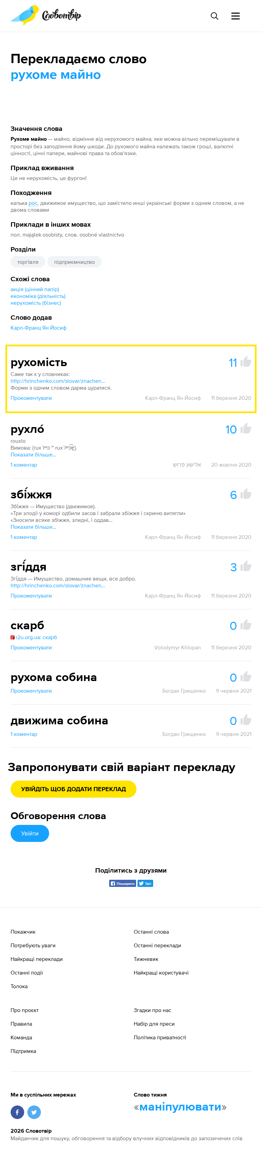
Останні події (27, 972)
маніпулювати (180, 1107)
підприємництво (74, 262)
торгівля (28, 262)
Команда (21, 1037)
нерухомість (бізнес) (36, 303)
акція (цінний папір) (35, 289)
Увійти (30, 833)
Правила (21, 1024)
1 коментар (24, 465)
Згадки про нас (152, 1010)
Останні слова (151, 932)
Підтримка (23, 1051)
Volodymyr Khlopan (177, 647)
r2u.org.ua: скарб (36, 637)
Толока (19, 986)
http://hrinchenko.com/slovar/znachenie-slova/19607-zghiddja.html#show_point (58, 585)
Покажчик (23, 932)
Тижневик (146, 959)
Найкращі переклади (37, 959)
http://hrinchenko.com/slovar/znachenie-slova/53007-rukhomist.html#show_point (58, 381)
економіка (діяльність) (38, 296)
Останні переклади (157, 945)
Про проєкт (25, 1010)
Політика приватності (160, 1037)
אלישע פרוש (187, 465)
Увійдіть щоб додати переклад (73, 789)
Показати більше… (33, 454)
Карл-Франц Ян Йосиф (39, 328)
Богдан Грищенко (184, 691)
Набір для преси (154, 1024)
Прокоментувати (31, 398)
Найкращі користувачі (161, 972)
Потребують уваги (33, 945)
